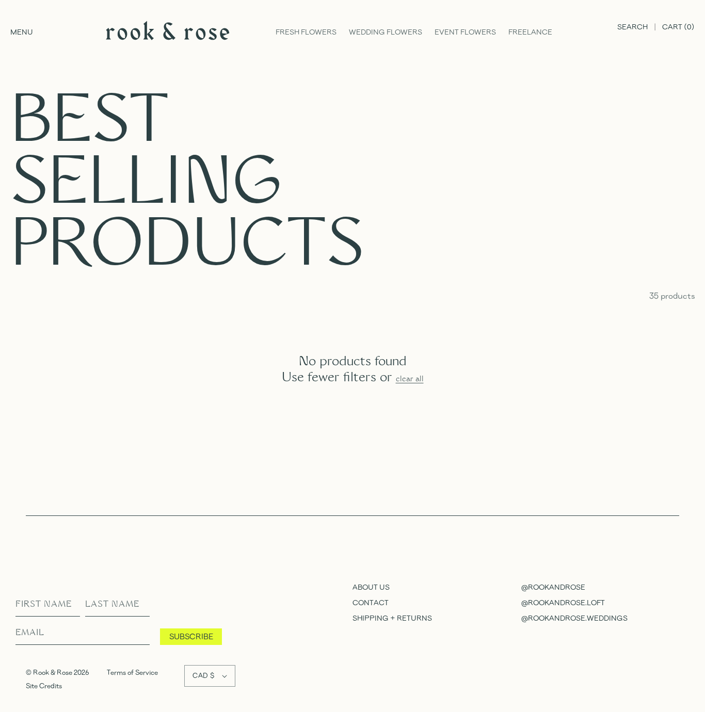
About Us (371, 586)
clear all (410, 379)
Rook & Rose (53, 672)
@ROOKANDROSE (553, 586)
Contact (370, 602)
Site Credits (44, 686)
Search (632, 26)
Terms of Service (132, 672)
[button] (21, 32)
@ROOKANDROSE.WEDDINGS (574, 617)
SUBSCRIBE (191, 636)
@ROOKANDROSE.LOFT (563, 602)
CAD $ (203, 675)
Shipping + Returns (392, 617)
